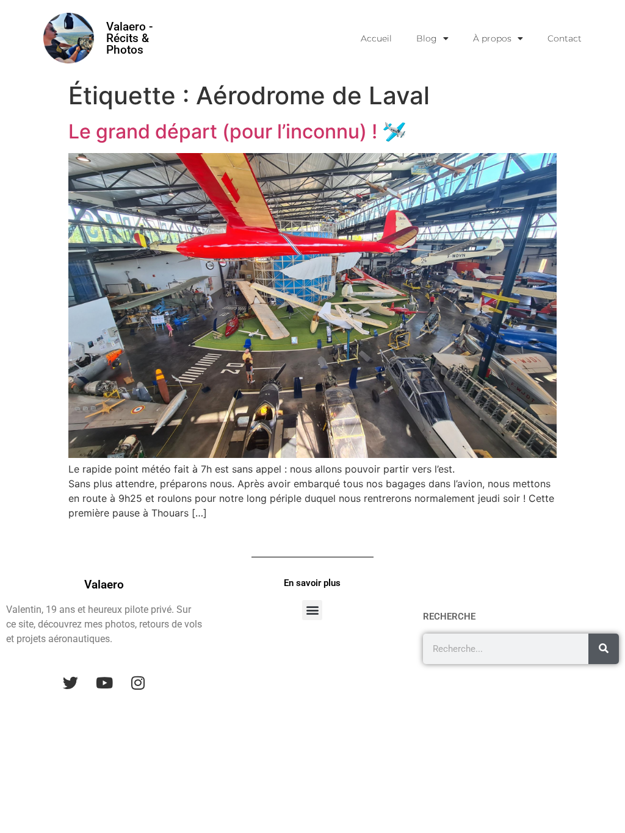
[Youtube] (104, 682)
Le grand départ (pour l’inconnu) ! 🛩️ (237, 131)
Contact (564, 38)
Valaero (104, 584)
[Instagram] (138, 682)
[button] (312, 610)
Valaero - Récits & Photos (129, 38)
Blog (426, 38)
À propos (492, 38)
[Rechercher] (603, 649)
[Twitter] (71, 682)
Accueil (376, 38)
